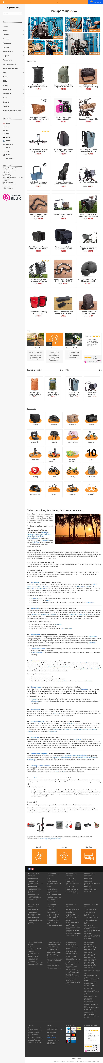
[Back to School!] (35, 339)
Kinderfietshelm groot (53, 919)
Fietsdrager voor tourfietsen (73, 971)
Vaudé (57, 772)
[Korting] (35, 470)
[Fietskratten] (82, 44)
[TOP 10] (91, 453)
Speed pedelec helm (52, 911)
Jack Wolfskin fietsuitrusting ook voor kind (73, 963)
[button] (23, 26)
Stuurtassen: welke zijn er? (35, 883)
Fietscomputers (70, 967)
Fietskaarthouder (70, 914)
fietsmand (83, 663)
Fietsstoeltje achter (33, 909)
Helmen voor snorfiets (53, 924)
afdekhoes (92, 643)
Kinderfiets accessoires (10, 68)
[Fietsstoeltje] (35, 435)
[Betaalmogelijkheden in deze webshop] (88, 856)
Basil (7, 130)
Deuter (8, 141)
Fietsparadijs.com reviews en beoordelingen (92, 937)
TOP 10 (5, 72)
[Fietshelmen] (54, 47)
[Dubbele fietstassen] (45, 28)
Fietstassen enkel (32, 880)
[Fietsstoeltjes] (91, 24)
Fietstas (5, 26)
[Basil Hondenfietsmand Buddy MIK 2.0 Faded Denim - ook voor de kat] (38, 172)
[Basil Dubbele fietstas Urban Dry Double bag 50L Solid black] (88, 204)
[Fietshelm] (53, 435)
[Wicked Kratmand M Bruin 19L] (63, 204)
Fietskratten (93, 637)
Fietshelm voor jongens (53, 916)
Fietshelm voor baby (33, 955)
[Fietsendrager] (35, 453)
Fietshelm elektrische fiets (54, 922)
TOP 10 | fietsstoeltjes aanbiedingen (90, 910)
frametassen (81, 586)
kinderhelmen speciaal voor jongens (65, 729)
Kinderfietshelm (8, 51)
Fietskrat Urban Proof (90, 889)
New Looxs (9, 144)
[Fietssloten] (73, 24)
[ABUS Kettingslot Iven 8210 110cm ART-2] (38, 204)
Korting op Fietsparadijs (72, 917)
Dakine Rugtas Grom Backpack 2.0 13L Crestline (53, 394)
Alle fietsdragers (88, 944)
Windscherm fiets (70, 912)
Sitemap (5, 180)
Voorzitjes (34, 699)
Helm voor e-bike (51, 951)
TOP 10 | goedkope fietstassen (89, 913)
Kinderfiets (31, 947)
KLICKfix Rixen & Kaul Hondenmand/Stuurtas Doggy (38, 281)
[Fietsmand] (72, 418)
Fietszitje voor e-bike (52, 949)
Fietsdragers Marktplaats (90, 964)
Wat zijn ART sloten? (89, 1014)
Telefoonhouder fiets (71, 925)
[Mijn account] (3, 2)
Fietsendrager (7, 60)
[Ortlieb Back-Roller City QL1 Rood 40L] (38, 301)
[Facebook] (29, 869)
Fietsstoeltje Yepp (33, 919)
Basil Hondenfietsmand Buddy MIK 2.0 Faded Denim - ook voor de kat (38, 184)
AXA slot (49, 886)
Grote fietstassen (32, 891)
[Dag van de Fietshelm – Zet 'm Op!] (73, 339)
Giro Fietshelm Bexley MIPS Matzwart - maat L (88, 280)
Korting (5, 77)
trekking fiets (90, 602)
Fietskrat (5, 39)
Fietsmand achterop (71, 891)
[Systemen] (72, 487)
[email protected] (51, 1037)
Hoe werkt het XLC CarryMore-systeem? (89, 989)
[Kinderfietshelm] (72, 435)
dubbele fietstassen (42, 586)
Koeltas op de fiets (33, 899)
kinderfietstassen (83, 758)
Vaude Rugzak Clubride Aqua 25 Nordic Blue (88, 150)
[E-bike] (53, 470)
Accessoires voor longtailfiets (73, 933)
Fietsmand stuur (70, 888)
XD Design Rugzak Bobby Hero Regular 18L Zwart (63, 150)
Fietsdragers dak (88, 952)
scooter (63, 628)
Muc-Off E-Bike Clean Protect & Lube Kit (63, 118)
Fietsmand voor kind (33, 959)
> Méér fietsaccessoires (72, 935)
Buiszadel (30, 922)
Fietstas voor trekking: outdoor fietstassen (71, 950)
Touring (5, 85)
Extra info (6, 106)
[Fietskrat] (91, 418)
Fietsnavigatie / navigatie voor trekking (72, 973)
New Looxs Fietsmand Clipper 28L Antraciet (88, 248)
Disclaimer (6, 172)
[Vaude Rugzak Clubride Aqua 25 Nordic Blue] (88, 139)
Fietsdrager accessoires (90, 965)
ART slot (49, 878)
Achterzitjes (34, 701)
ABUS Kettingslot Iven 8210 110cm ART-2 (38, 215)
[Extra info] (91, 487)
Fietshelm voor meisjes (53, 914)
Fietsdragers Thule (89, 960)
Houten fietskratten (37, 653)
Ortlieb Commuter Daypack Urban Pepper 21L (38, 86)
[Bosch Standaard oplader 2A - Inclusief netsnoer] (63, 301)
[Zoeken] (20, 12)
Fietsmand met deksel (72, 893)
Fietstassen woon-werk (34, 889)
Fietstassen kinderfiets (34, 888)
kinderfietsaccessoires (39, 754)
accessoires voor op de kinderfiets (76, 756)
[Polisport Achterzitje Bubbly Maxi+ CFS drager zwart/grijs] (63, 172)
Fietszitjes (30, 951)
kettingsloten (36, 614)
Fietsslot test (50, 888)
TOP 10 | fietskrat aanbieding (92, 930)
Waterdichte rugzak (33, 894)
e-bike (48, 600)
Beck (7, 134)
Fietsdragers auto (89, 946)
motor (70, 628)
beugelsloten (45, 614)
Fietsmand (6, 35)
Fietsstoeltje (7, 43)
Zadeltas (30, 893)
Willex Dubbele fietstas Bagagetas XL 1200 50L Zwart (63, 248)
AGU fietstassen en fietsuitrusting (71, 957)
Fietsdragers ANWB (89, 962)
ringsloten (53, 614)
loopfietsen (35, 737)
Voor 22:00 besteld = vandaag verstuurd (70, 2)
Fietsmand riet (69, 881)
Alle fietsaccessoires (9, 64)
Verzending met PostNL (38, 2)
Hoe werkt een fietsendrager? (88, 998)
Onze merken (7, 118)
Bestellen (38, 93)
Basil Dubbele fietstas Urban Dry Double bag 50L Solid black (88, 216)
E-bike (5, 81)
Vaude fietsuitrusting (71, 966)
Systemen (6, 102)
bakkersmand (94, 669)
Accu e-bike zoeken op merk (54, 959)
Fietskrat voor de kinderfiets (91, 883)
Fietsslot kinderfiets (52, 891)
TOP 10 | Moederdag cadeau (92, 935)
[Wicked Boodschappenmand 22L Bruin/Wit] (88, 107)
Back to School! (35, 348)
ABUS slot (49, 893)
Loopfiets (6, 56)
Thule (63, 772)
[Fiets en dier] (91, 470)
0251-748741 (6, 187)
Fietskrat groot (88, 888)
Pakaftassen (31, 885)
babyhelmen (53, 731)
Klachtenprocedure (8, 182)
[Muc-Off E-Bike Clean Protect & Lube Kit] (63, 107)
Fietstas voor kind (33, 956)
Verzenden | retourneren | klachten (13, 177)
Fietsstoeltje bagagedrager (35, 920)
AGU (7, 126)
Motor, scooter (7, 93)
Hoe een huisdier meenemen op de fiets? (90, 995)
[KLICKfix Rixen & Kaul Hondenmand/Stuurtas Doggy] (38, 269)
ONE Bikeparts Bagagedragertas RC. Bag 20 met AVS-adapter (88, 86)
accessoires (45, 540)
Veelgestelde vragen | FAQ (10, 168)
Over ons (5, 169)
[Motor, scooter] (35, 487)
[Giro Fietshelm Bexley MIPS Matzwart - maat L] (88, 269)
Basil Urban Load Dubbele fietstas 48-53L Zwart (38, 248)
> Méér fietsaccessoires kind (35, 964)
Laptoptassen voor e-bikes (54, 964)
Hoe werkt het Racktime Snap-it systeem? (90, 982)
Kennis (5, 98)
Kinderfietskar (32, 950)
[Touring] (72, 470)
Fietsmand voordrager (72, 889)
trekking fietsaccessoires (40, 766)
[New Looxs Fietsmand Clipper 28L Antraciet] (88, 237)
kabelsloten (81, 614)
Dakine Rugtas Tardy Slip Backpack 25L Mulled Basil (63, 86)
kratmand (77, 669)
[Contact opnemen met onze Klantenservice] (64, 856)
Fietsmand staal (70, 886)
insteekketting (71, 614)
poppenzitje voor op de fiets (62, 758)
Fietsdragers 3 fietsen (90, 956)
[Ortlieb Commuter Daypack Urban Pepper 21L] (38, 75)
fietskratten (47, 534)
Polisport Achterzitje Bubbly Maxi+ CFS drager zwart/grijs (63, 184)
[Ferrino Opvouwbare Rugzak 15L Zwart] (88, 301)
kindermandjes (31, 760)
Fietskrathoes (88, 881)
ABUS (8, 123)
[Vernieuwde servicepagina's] (54, 339)
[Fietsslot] (53, 418)
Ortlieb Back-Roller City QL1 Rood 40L (38, 312)
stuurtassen (30, 588)
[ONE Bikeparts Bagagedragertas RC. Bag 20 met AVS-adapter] (88, 75)
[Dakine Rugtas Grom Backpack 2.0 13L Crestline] (53, 384)
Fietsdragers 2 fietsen (90, 954)
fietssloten (44, 532)
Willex (8, 155)
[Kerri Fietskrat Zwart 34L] (88, 172)
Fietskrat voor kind (33, 961)
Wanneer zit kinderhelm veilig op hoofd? (90, 1011)
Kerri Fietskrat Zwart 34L (88, 182)
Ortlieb (8, 148)
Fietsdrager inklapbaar (90, 959)
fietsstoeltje (84, 689)
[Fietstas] (35, 418)
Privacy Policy (6, 174)
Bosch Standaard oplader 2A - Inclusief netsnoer (63, 312)
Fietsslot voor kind (33, 958)
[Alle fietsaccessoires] (53, 453)
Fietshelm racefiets (52, 917)
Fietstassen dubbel (33, 881)
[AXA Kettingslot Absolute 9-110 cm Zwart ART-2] (63, 269)
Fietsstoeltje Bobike (33, 917)
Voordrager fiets (70, 911)
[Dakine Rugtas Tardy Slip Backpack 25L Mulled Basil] (63, 75)
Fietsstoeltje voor (33, 911)
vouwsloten (91, 614)
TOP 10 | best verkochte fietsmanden (91, 932)
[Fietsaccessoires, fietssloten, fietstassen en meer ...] (13, 7)
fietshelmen (40, 536)
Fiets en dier (7, 89)
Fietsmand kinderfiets (71, 880)
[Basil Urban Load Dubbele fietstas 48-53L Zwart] (38, 237)
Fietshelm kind (51, 909)
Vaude (8, 151)
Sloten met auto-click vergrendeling (52, 900)
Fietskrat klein (88, 885)
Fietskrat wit (87, 886)
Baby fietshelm (51, 912)
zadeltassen (90, 586)
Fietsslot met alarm (52, 881)
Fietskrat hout (88, 880)
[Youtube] (32, 869)
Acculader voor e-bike (53, 954)
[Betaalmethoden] (68, 1028)
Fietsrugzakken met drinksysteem (71, 979)
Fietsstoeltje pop (32, 912)
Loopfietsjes (77, 739)
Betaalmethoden (7, 176)
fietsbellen (92, 758)
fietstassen (30, 534)
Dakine (8, 137)
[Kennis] (53, 487)
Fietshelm (6, 47)
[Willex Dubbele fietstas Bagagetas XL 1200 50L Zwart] (63, 237)
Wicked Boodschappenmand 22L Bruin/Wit (88, 119)
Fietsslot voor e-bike (52, 946)
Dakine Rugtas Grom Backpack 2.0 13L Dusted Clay (35, 395)
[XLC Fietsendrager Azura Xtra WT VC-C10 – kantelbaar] (38, 139)
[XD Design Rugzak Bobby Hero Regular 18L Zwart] (63, 139)
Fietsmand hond (70, 878)
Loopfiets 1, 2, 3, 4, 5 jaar (34, 948)
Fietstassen (34, 598)
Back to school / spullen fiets (35, 963)
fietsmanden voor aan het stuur (58, 667)
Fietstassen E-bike (33, 878)
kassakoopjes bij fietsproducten (50, 839)
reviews (96, 1061)
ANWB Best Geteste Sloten (54, 897)
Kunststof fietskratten (38, 649)
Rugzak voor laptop (33, 896)
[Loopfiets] (91, 435)
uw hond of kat (61, 681)
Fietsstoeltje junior (33, 924)
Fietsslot (5, 30)
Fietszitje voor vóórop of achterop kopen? (91, 1002)
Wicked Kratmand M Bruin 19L (63, 215)
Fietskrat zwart (88, 878)
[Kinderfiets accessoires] (72, 453)
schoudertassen (42, 588)
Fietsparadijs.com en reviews (12, 110)
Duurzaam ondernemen (9, 184)
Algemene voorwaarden (9, 171)
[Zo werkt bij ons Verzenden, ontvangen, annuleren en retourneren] (39, 856)
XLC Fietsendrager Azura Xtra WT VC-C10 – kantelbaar (38, 151)
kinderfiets (35, 542)
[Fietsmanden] (36, 47)
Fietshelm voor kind (33, 953)
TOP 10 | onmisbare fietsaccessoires (89, 924)
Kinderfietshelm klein (52, 920)
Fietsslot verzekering (52, 889)
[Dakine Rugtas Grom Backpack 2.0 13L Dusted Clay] (35, 384)
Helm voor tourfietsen (72, 969)
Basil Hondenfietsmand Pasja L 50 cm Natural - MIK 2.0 (38, 119)
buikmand (84, 669)
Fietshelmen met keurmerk (54, 925)
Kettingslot (50, 880)
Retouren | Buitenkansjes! (73, 909)
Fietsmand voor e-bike (53, 948)
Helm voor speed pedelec (54, 952)
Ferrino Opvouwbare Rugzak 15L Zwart (88, 312)
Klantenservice (7, 179)
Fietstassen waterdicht (34, 886)
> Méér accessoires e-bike (54, 968)
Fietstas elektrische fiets (53, 944)
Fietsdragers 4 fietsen (90, 957)
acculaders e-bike (37, 778)
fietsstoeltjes (31, 536)
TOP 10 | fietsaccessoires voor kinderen (91, 918)
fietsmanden (39, 534)
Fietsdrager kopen (89, 967)
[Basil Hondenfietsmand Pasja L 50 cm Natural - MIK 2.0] (38, 107)
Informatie (35, 401)
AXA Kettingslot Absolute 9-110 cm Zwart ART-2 (63, 280)
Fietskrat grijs (87, 891)
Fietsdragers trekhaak (90, 948)
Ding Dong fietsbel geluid (72, 916)
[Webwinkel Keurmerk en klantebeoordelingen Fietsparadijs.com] (15, 197)
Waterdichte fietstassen (34, 897)
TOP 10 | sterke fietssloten (91, 916)
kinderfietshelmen (32, 538)
